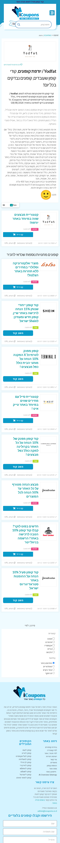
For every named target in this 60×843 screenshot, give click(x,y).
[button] (52, 12)
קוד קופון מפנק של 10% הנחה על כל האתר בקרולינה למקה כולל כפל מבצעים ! (25, 446)
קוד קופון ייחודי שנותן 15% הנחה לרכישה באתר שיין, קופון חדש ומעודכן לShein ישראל (25, 313)
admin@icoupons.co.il (47, 811)
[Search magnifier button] (19, 24)
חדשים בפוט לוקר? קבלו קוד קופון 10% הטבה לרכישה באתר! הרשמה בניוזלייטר (25, 534)
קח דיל (19, 234)
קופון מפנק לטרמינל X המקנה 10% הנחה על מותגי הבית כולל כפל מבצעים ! (25, 358)
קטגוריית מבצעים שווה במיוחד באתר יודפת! (25, 218)
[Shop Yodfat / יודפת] (30, 51)
